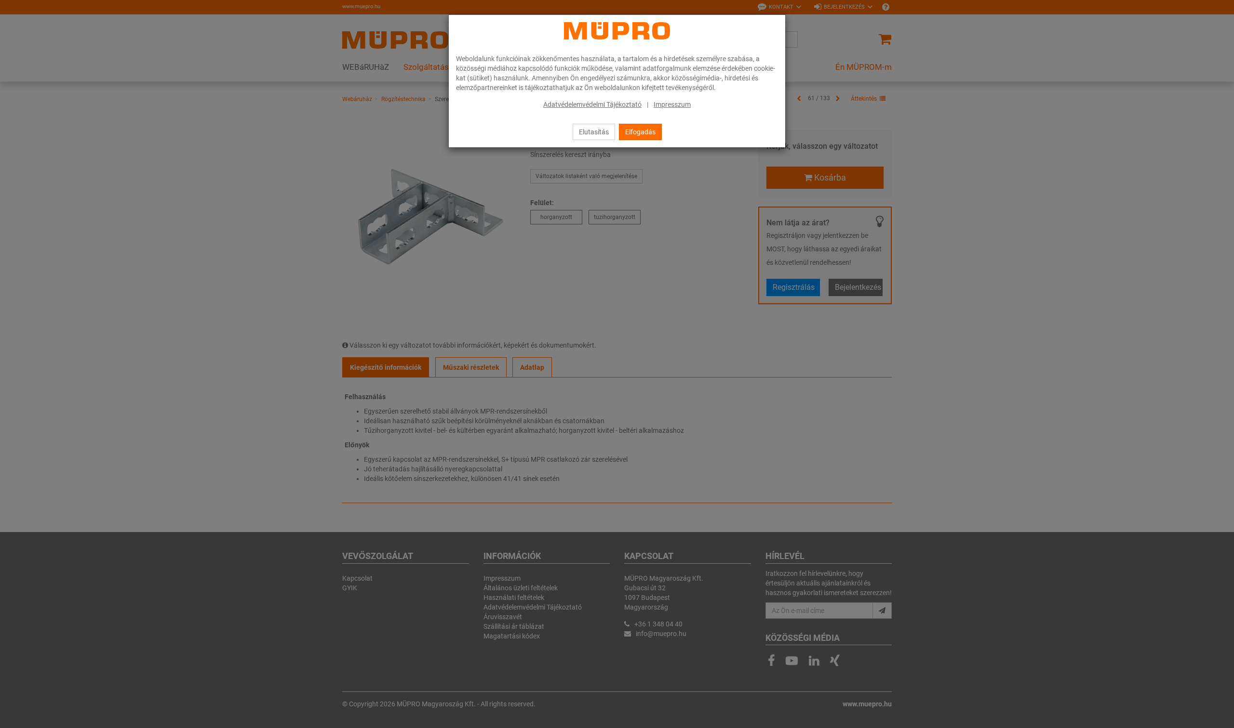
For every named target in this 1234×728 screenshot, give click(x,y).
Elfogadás (640, 132)
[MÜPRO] (617, 30)
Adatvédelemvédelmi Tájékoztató (592, 104)
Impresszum (672, 104)
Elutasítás (594, 132)
